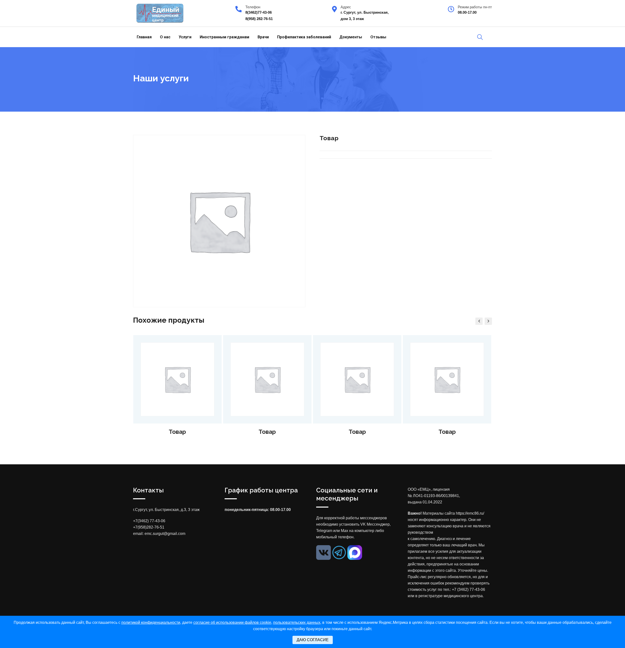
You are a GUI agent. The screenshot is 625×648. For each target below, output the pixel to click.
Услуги (185, 37)
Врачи (263, 37)
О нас (165, 37)
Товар (177, 431)
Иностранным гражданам (224, 37)
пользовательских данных (296, 622)
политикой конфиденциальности (150, 622)
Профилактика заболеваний (304, 37)
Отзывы (378, 37)
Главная (144, 37)
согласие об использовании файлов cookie (232, 622)
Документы (350, 37)
